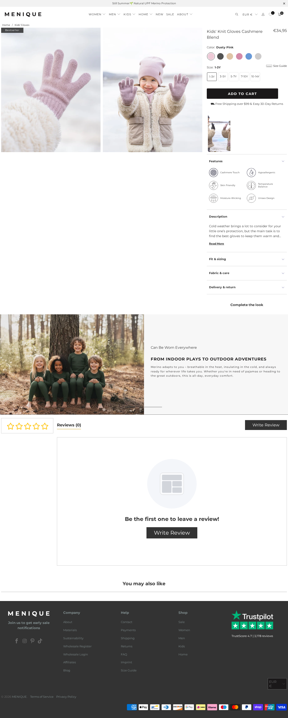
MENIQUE (19, 696)
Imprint (126, 662)
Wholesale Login (75, 654)
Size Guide (129, 670)
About (67, 622)
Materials (70, 630)
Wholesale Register (77, 646)
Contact (126, 622)
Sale (181, 622)
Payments (128, 630)
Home (183, 654)
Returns (126, 646)
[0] (270, 14)
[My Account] (263, 14)
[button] (97, 13)
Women (184, 630)
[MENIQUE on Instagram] (24, 641)
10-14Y (255, 76)
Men (181, 638)
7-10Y (244, 76)
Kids (181, 646)
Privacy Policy (66, 696)
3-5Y (223, 76)
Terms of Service (42, 696)
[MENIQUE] (23, 14)
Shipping (128, 638)
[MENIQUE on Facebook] (17, 641)
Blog (66, 670)
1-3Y (212, 76)
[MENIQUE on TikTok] (40, 641)
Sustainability (73, 638)
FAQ (124, 654)
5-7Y (234, 76)
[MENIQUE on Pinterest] (32, 641)
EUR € (248, 14)
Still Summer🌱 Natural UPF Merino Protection (144, 3)
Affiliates (69, 662)
